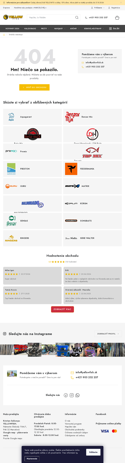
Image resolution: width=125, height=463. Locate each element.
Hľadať (76, 17)
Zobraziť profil (106, 334)
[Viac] (114, 28)
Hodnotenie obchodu (62, 255)
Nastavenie (32, 458)
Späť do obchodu (36, 87)
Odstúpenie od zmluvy (75, 435)
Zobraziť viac (62, 309)
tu (77, 452)
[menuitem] (12, 28)
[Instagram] (72, 395)
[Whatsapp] (77, 395)
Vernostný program (73, 423)
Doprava (6, 7)
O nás (67, 420)
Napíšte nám (70, 426)
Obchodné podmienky (74, 429)
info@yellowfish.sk (95, 62)
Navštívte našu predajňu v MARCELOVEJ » (30, 7)
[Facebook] (66, 395)
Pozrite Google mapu (12, 438)
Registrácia (116, 7)
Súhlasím (93, 452)
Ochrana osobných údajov (76, 432)
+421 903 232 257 (98, 17)
